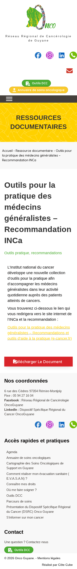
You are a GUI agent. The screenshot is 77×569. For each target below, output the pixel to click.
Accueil (7, 151)
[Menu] (9, 99)
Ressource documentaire (34, 151)
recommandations (46, 253)
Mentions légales (48, 558)
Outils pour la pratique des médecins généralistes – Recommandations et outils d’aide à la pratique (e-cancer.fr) (39, 333)
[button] (38, 55)
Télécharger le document (38, 361)
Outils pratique (16, 253)
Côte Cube (65, 564)
